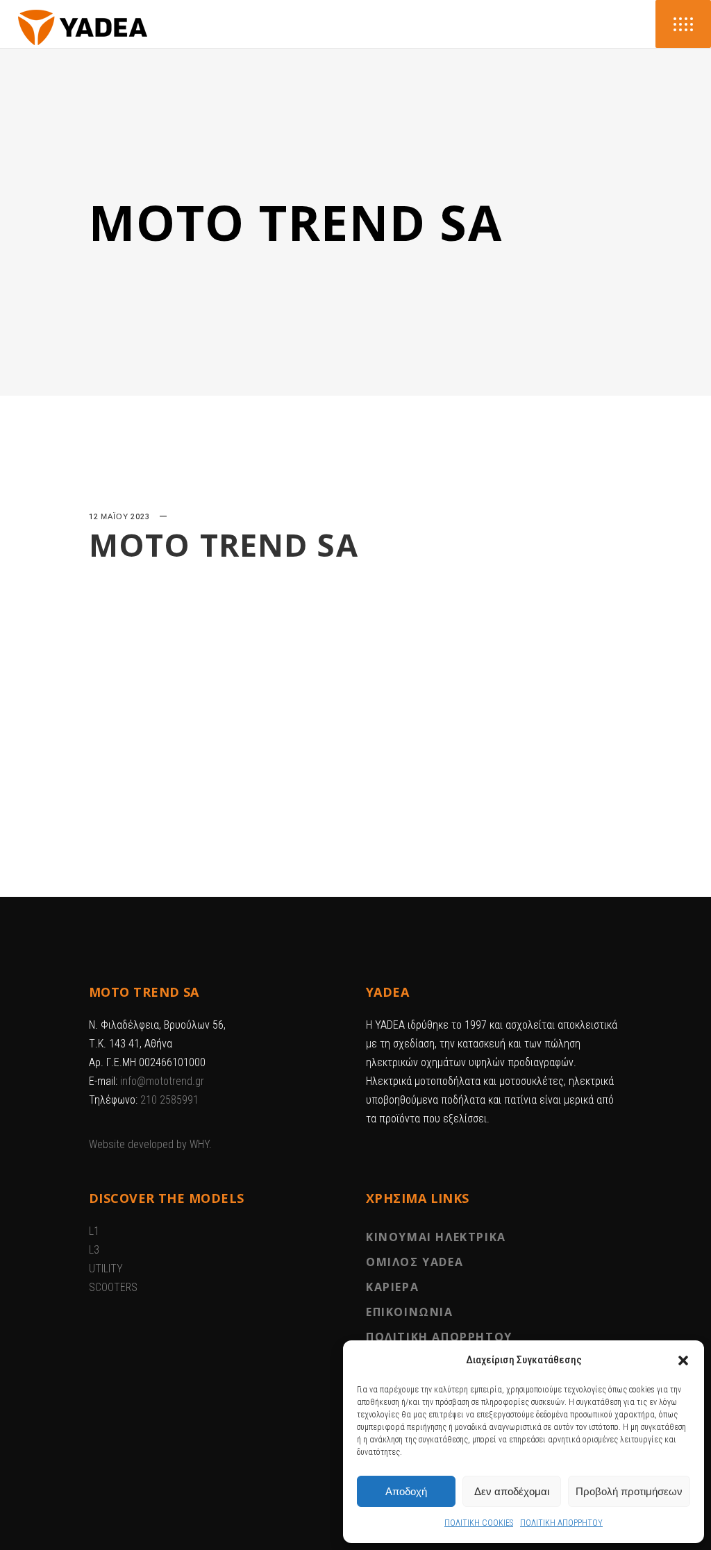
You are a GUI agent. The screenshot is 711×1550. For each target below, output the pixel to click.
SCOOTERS (113, 1287)
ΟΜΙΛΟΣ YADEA (414, 1262)
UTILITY (106, 1268)
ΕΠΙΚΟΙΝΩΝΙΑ (409, 1312)
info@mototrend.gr (162, 1081)
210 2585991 (169, 1099)
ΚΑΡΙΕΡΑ (392, 1287)
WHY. (201, 1144)
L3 (94, 1249)
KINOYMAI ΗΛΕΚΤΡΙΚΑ (436, 1237)
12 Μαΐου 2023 (119, 517)
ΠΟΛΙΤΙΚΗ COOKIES (478, 1523)
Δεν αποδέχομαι (511, 1491)
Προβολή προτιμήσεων (629, 1491)
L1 (94, 1231)
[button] (683, 1360)
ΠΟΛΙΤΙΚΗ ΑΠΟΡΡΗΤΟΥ (561, 1523)
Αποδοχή (406, 1491)
